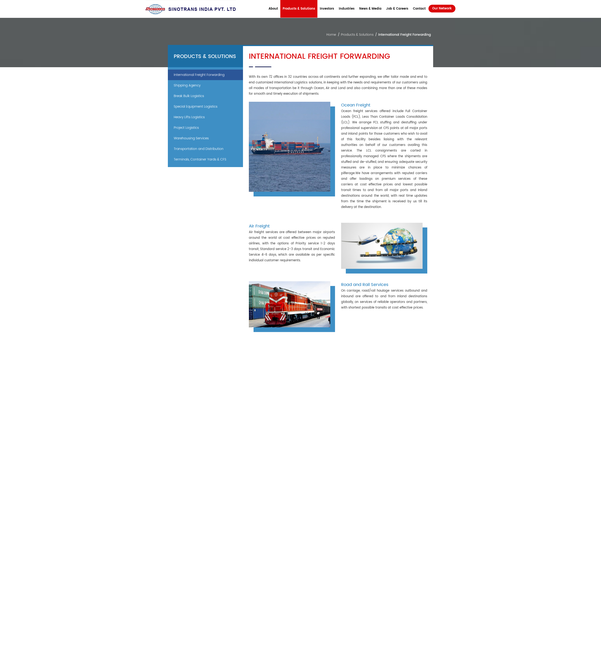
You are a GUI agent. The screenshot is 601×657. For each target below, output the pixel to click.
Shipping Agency (187, 85)
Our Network (442, 8)
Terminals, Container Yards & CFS (200, 159)
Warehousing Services (191, 138)
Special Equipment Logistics (195, 106)
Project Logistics (186, 127)
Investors (327, 8)
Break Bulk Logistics (189, 96)
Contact (419, 8)
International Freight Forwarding (199, 75)
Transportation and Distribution (198, 149)
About (273, 8)
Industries (346, 8)
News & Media (370, 8)
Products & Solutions (299, 8)
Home (331, 34)
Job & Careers (397, 8)
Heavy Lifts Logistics (189, 117)
